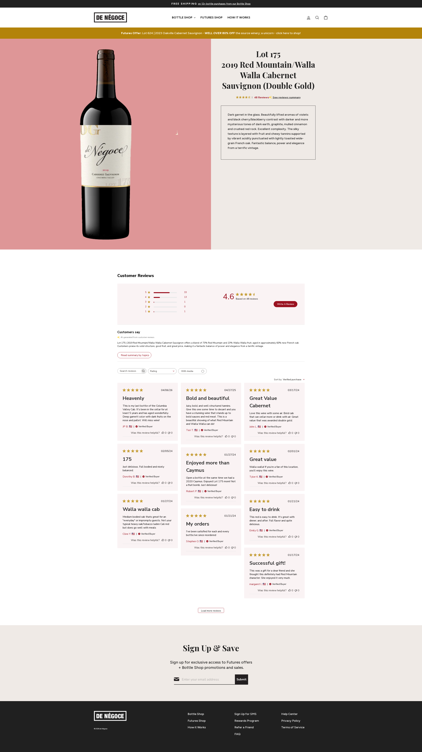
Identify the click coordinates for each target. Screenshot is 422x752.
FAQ (237, 734)
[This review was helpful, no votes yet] (163, 433)
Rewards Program (246, 721)
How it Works (197, 727)
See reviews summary (287, 97)
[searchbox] (129, 371)
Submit (241, 679)
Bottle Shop (182, 17)
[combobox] (162, 371)
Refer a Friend (244, 727)
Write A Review (285, 304)
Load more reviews (211, 610)
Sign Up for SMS (245, 714)
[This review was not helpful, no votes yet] (169, 433)
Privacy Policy (290, 721)
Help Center (289, 714)
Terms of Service (292, 727)
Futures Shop (211, 17)
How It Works (238, 17)
